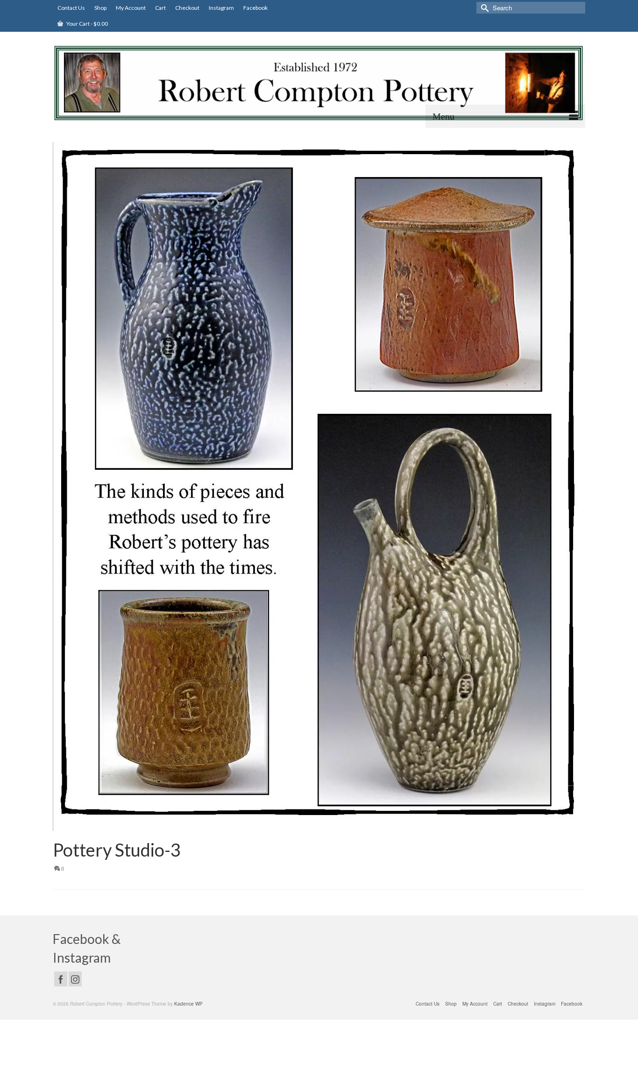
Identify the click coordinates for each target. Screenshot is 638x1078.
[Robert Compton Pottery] (319, 83)
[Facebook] (60, 979)
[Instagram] (75, 979)
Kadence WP (188, 1003)
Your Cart (86, 23)
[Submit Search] (483, 8)
